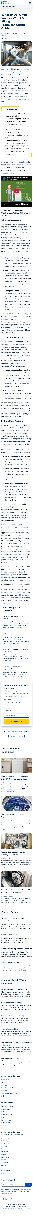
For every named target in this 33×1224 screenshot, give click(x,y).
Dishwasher (5, 1112)
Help (3, 1096)
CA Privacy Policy (20, 1204)
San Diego (4, 1162)
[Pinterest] (8, 1199)
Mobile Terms (13, 1208)
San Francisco (5, 1170)
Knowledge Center (7, 1088)
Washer (4, 35)
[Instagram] (3, 1199)
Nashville (4, 1173)
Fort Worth (5, 1149)
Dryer (3, 1117)
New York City (6, 1138)
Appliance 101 (10, 791)
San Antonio (5, 1143)
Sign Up (28, 1184)
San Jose (4, 1146)
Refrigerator (5, 1123)
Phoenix (4, 1160)
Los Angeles (5, 1157)
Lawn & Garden (6, 1120)
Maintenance (5, 1109)
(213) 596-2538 (16, 703)
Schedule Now (16, 721)
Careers (4, 1085)
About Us (4, 1082)
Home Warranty (6, 1114)
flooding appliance (21, 162)
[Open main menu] (30, 2)
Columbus (4, 1168)
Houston (4, 1141)
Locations (4, 1090)
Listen (5, 38)
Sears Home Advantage (9, 1093)
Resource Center (5, 11)
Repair (14, 11)
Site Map (28, 1208)
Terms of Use (5, 1208)
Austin (3, 1165)
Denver (3, 1154)
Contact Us (5, 1080)
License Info (21, 1208)
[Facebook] (11, 1199)
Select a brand (10, 715)
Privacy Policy (11, 1204)
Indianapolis (5, 1151)
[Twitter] (6, 1199)
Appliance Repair (7, 1106)
